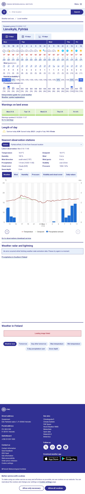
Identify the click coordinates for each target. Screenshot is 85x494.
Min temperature (73, 344)
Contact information (9, 448)
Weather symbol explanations (13, 97)
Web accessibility (8, 458)
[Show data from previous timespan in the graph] (7, 232)
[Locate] (4, 12)
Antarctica (46, 437)
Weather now (10, 344)
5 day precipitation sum (36, 349)
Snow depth (53, 349)
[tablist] (42, 36)
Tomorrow (23, 344)
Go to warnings (7, 120)
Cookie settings (7, 463)
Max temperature (56, 344)
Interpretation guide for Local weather (17, 95)
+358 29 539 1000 (8, 439)
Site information (7, 456)
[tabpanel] (42, 66)
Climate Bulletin (49, 422)
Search (77, 12)
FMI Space (47, 424)
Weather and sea (8, 19)
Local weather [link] (22, 19)
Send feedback (7, 451)
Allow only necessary (32, 488)
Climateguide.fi (48, 419)
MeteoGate (47, 429)
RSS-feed (5, 453)
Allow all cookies (55, 488)
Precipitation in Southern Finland (14, 257)
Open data (47, 432)
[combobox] (40, 12)
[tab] (9, 37)
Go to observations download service (16, 238)
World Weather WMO (50, 427)
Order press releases (9, 461)
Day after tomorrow (38, 344)
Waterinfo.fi (47, 434)
